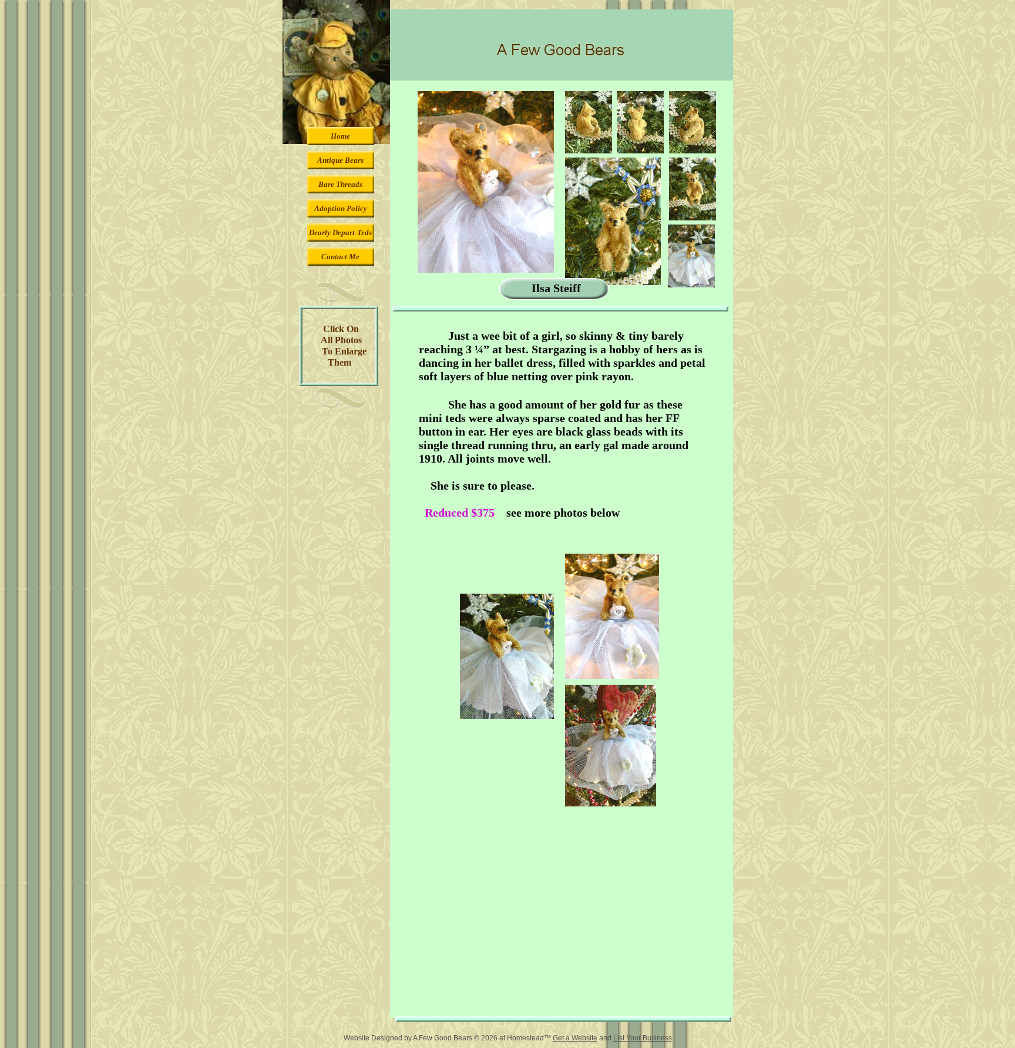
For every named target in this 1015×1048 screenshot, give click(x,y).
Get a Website (575, 1038)
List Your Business (642, 1038)
